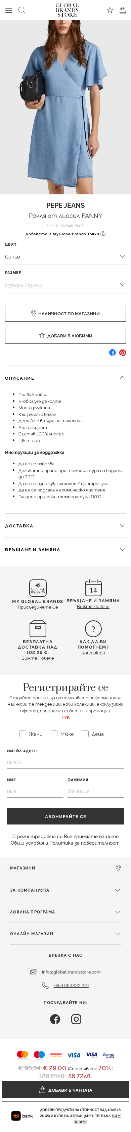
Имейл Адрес (22, 750)
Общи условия (27, 842)
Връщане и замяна (32, 549)
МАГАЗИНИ (23, 867)
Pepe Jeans (65, 204)
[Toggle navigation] (8, 10)
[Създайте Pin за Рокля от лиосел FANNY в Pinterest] (122, 355)
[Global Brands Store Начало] (67, 8)
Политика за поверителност (84, 842)
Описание (19, 378)
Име (11, 779)
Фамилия (78, 779)
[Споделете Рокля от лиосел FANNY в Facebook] (112, 355)
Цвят (11, 244)
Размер (13, 272)
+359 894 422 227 (71, 985)
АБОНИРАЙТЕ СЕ (65, 816)
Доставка (19, 525)
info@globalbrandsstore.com (71, 972)
